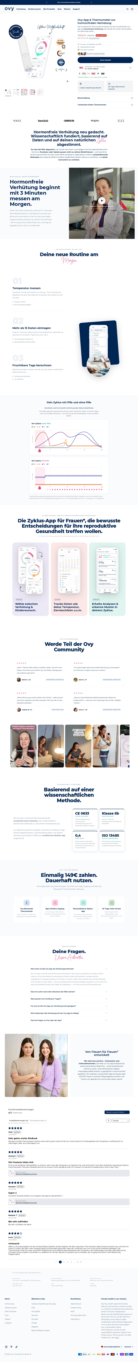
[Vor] (91, 2)
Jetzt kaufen (105, 60)
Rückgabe (36, 1311)
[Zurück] (46, 2)
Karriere (35, 1315)
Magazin (35, 1327)
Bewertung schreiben (115, 1112)
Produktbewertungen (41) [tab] (18, 1120)
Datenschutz (76, 1304)
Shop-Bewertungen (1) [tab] (38, 1120)
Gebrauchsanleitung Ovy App (44, 1304)
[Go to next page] (81, 1262)
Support (76, 9)
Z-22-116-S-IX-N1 (17, 1285)
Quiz (59, 9)
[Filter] (108, 1120)
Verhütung (21, 9)
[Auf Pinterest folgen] (11, 1346)
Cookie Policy (76, 1308)
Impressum (75, 1319)
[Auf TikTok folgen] (16, 1346)
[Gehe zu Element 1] (8, 92)
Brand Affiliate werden (41, 1330)
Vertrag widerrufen (78, 1315)
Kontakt (35, 1319)
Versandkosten (94, 38)
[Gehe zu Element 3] (24, 92)
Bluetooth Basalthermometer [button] (26, 1174)
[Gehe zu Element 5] (40, 92)
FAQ (33, 1308)
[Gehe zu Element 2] (16, 92)
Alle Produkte (49, 9)
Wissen (67, 9)
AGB (72, 1311)
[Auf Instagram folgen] (6, 1346)
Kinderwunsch (34, 9)
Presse (34, 1323)
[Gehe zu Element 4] (32, 92)
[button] (11, 1173)
